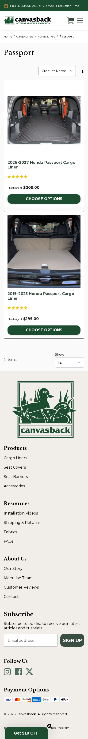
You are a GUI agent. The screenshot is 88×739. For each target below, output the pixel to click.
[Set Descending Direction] (81, 71)
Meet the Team (18, 578)
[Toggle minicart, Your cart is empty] (70, 20)
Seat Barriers (16, 476)
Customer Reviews (21, 587)
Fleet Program (59, 727)
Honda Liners (46, 36)
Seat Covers (15, 467)
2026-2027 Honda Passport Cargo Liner (41, 164)
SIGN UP (72, 640)
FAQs (8, 541)
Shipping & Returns (22, 522)
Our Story (13, 568)
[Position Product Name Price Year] (57, 71)
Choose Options (44, 199)
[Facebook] (18, 671)
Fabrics (10, 532)
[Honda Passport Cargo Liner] (44, 120)
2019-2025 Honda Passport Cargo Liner (41, 296)
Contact (11, 596)
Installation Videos (21, 513)
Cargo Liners (24, 36)
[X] (29, 671)
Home (8, 36)
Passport (66, 36)
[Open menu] (80, 20)
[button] (26, 733)
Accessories (14, 486)
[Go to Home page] (27, 20)
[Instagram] (7, 671)
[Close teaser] (49, 726)
